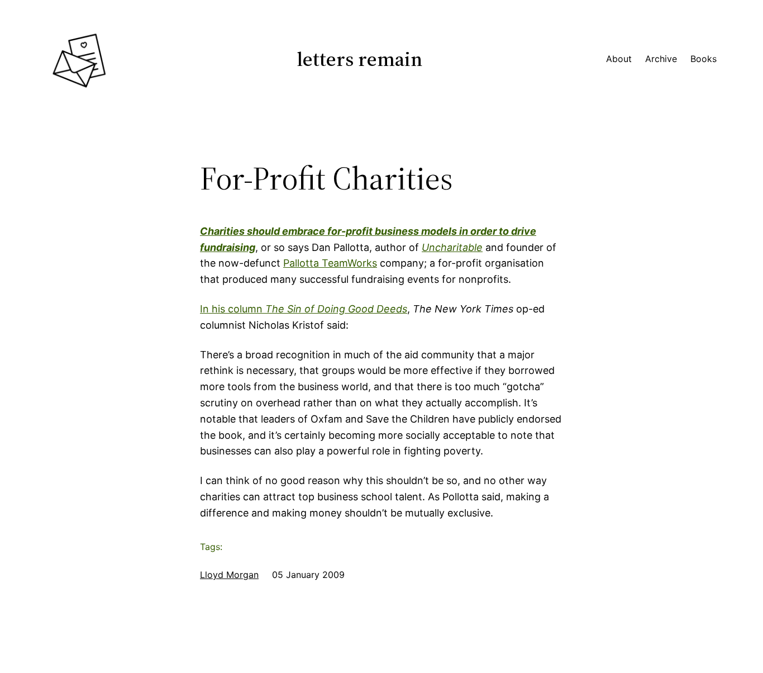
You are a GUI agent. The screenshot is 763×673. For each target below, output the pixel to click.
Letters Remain (359, 59)
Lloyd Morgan (229, 574)
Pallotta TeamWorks (330, 263)
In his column (303, 309)
